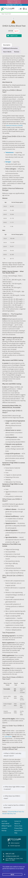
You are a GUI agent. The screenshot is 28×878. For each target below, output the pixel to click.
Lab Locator (8, 736)
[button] (20, 9)
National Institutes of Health (14, 125)
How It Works (5, 823)
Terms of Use (18, 826)
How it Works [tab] (7, 52)
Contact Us (17, 821)
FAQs (15, 833)
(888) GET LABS (17, 5)
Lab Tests (4, 821)
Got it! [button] (12, 874)
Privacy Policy (18, 828)
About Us (17, 823)
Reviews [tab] (16, 52)
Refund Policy (18, 830)
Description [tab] (6, 45)
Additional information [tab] (10, 48)
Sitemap (4, 830)
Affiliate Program (7, 826)
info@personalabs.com (14, 3)
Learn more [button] (6, 871)
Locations (4, 828)
